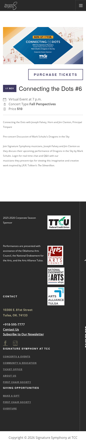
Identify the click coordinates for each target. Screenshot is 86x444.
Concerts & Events (16, 356)
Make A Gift (11, 395)
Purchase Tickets (55, 74)
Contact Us (11, 329)
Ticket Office (12, 369)
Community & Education (20, 362)
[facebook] (5, 343)
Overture (10, 408)
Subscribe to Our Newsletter (23, 334)
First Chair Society (17, 382)
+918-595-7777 (14, 324)
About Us (9, 375)
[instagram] (15, 343)
